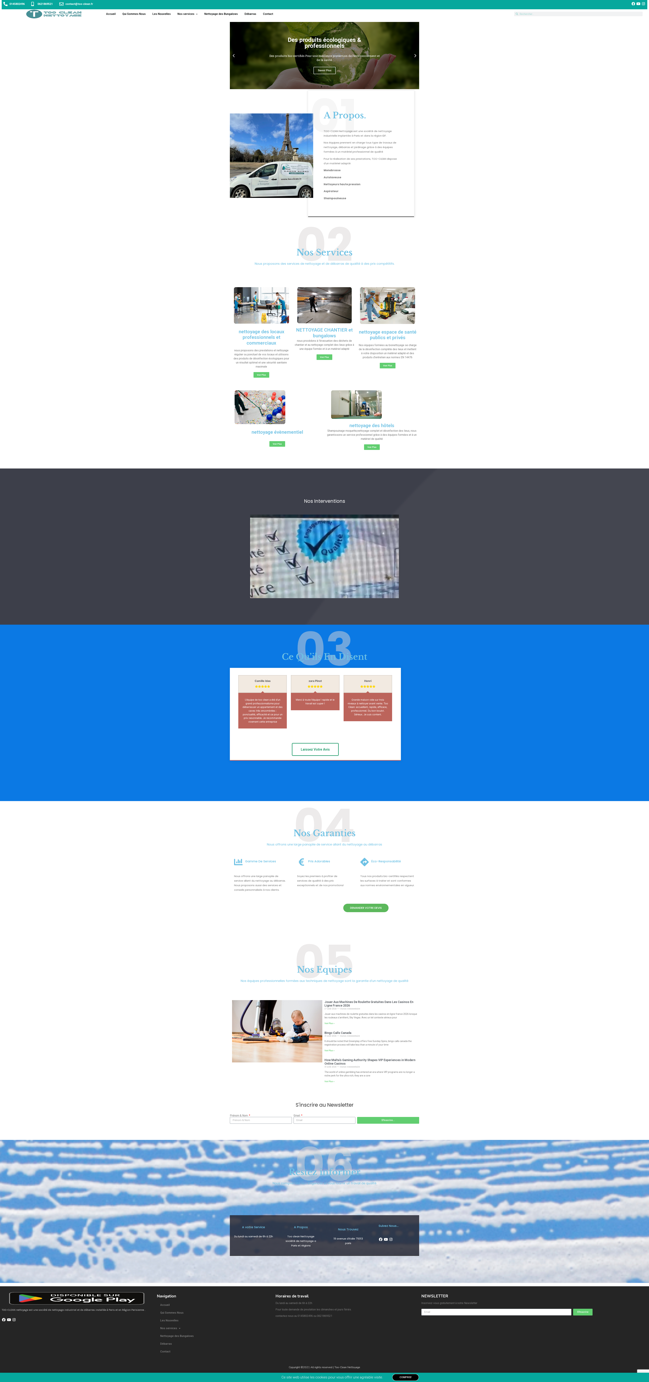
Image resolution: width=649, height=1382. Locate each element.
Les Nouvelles (161, 14)
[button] (234, 56)
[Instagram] (643, 4)
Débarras (250, 14)
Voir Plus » (329, 1023)
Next (391, 731)
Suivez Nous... (389, 1225)
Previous (388, 731)
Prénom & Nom (239, 1115)
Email (297, 1115)
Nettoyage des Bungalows (221, 14)
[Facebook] (633, 4)
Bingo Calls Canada (337, 1032)
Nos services (185, 14)
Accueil (111, 14)
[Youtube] (638, 4)
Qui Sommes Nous (134, 14)
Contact (268, 14)
